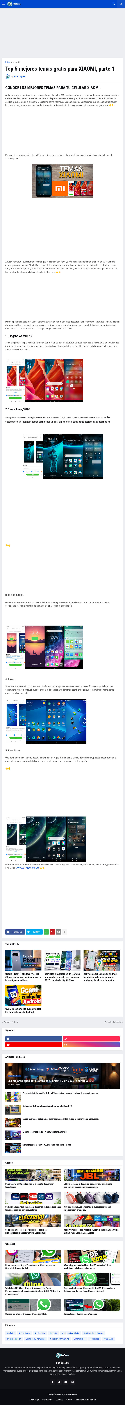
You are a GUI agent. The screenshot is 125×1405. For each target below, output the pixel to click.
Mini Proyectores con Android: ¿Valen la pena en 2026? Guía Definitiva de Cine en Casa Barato (91, 1231)
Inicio (7, 62)
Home (69, 1399)
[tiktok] (91, 1038)
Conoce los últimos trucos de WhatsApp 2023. (26, 1314)
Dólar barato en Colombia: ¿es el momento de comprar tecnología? (29, 1185)
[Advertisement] (62, 33)
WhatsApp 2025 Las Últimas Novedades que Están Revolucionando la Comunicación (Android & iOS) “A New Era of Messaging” (32, 1291)
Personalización (14, 1339)
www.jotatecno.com (67, 1394)
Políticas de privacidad (85, 1399)
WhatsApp (108, 1339)
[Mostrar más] (64, 932)
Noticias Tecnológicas (93, 1333)
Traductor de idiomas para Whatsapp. (80, 1314)
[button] (3, 4)
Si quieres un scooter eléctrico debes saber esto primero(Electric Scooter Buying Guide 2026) (26, 1231)
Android (16, 62)
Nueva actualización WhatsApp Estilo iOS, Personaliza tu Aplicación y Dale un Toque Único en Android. (89, 1290)
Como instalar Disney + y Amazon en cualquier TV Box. (47, 1144)
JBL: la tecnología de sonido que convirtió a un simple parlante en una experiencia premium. (88, 1185)
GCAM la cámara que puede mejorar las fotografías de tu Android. (23, 1010)
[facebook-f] (52, 1382)
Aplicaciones (24, 1333)
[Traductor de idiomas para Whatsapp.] (92, 1305)
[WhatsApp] (46, 932)
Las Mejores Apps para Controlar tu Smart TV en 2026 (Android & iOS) (51, 1081)
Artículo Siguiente (113, 1022)
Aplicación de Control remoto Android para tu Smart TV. (47, 1106)
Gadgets (53, 1333)
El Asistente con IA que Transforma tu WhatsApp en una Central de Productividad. (30, 1267)
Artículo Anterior (11, 1022)
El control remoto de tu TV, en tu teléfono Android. (45, 1132)
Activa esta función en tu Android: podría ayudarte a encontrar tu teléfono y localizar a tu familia (100, 977)
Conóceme (47, 1399)
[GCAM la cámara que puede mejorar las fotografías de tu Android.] (23, 995)
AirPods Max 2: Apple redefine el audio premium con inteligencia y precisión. (87, 1208)
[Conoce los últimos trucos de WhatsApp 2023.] (33, 1305)
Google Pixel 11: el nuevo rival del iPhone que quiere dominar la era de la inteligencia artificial (23, 977)
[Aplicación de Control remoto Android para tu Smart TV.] (13, 1110)
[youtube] (33, 1044)
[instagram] (91, 1044)
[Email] (58, 932)
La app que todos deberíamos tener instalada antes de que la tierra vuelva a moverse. (61, 1119)
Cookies (59, 1399)
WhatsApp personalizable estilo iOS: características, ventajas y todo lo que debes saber (88, 1267)
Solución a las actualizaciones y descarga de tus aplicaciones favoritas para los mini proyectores (33, 1208)
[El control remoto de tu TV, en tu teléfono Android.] (13, 1135)
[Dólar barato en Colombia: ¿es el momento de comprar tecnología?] (33, 1175)
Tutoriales (94, 1339)
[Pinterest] (52, 932)
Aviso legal (34, 1399)
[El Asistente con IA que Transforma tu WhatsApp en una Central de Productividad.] (33, 1256)
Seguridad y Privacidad (35, 1339)
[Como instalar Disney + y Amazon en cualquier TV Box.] (13, 1148)
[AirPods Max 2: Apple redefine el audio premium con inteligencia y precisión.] (92, 1198)
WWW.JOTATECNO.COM (27, 868)
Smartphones (80, 1339)
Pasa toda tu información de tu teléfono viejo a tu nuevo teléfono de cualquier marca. (60, 1093)
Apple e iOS (40, 1333)
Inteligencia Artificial (70, 1333)
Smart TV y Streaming (59, 1339)
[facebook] (33, 1038)
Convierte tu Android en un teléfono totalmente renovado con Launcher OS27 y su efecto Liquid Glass (62, 977)
